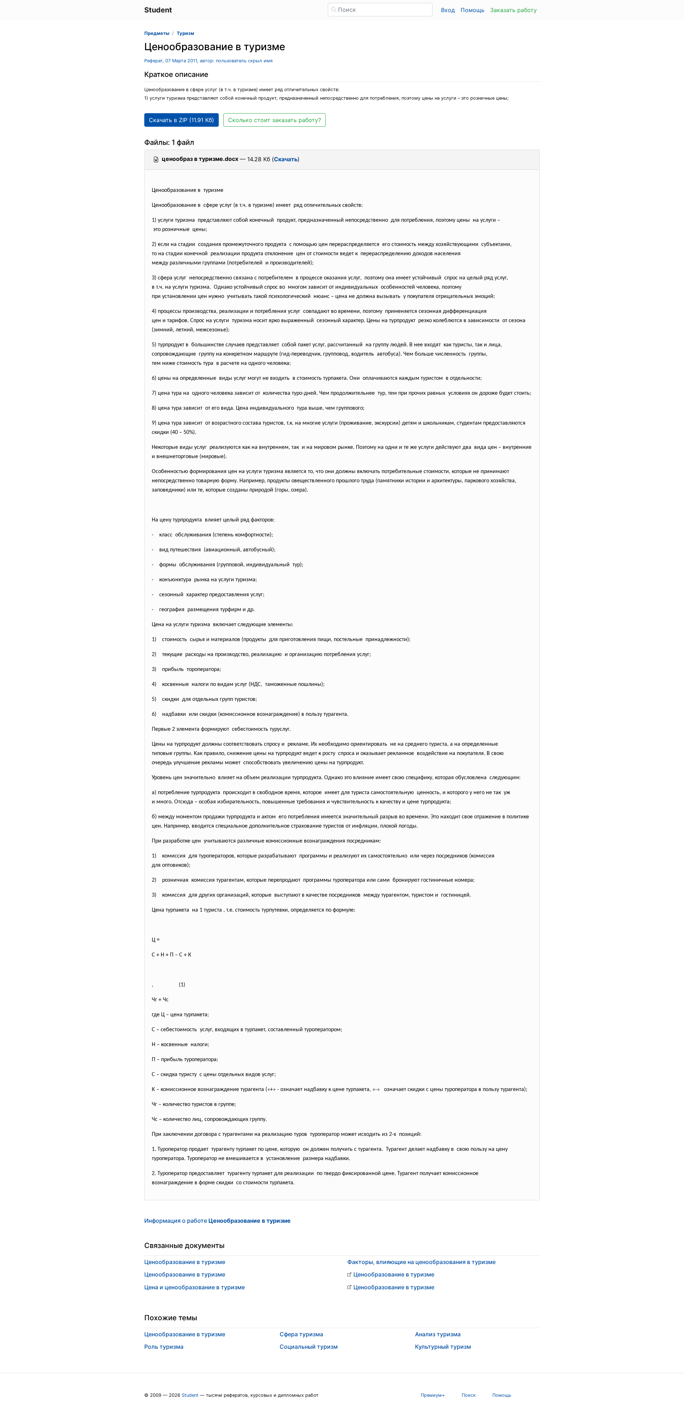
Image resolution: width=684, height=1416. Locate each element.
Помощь (472, 10)
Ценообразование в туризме (184, 1261)
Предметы (156, 33)
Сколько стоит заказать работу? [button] (274, 120)
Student (190, 1395)
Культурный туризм (443, 1346)
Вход (448, 10)
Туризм (185, 33)
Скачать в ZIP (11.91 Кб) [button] (181, 120)
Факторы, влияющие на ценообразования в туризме (421, 1261)
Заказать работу (513, 10)
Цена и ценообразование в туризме (194, 1287)
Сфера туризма (301, 1334)
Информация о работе (217, 1220)
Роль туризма (163, 1346)
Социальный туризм (309, 1346)
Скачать (285, 159)
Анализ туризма (438, 1334)
